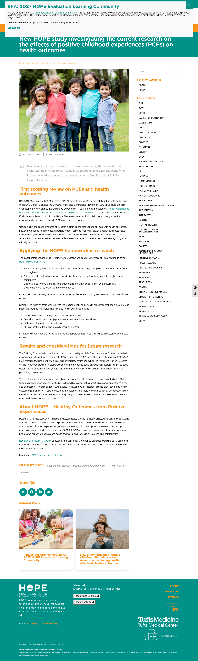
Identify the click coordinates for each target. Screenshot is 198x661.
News (61, 155)
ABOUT (174, 586)
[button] (23, 492)
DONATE (173, 597)
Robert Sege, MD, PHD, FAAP (34, 441)
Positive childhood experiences (89, 466)
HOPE (49, 155)
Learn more (14, 28)
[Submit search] (176, 71)
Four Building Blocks (58, 466)
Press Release (117, 466)
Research (25, 472)
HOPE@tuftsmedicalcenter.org (46, 455)
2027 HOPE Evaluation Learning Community (53, 13)
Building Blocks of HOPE (32, 262)
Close (190, 5)
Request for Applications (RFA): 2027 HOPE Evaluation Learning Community (46, 557)
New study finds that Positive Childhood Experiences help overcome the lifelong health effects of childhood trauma (100, 559)
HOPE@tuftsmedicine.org (42, 624)
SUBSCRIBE (172, 591)
